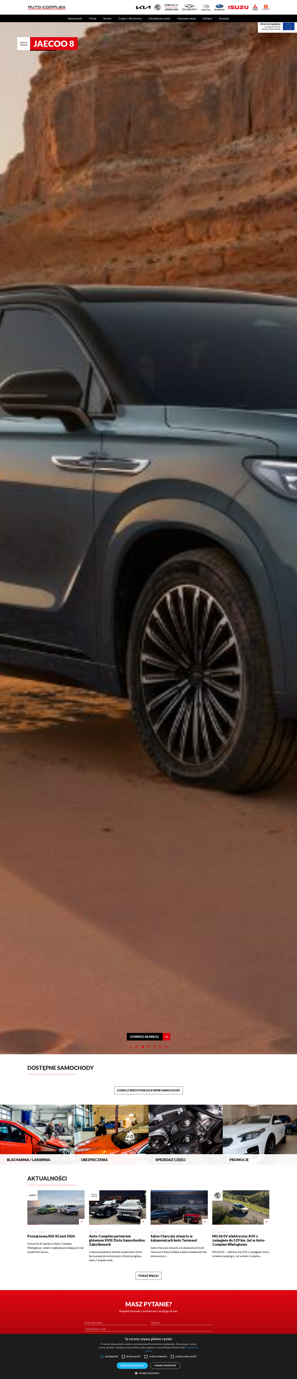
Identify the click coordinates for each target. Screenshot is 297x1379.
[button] (148, 1373)
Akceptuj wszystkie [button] (132, 1365)
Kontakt (224, 18)
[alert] (148, 1356)
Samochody (75, 18)
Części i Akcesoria (130, 18)
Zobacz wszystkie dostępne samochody (148, 1090)
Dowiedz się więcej (144, 1036)
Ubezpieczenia (186, 18)
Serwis (107, 18)
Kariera (207, 18)
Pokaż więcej (148, 1275)
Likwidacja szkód (159, 18)
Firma (92, 18)
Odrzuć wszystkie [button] (165, 1365)
